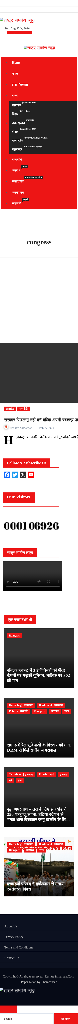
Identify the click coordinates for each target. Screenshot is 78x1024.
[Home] (5, 38)
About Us (10, 926)
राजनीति (17, 159)
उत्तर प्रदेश (23, 122)
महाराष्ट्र (27, 148)
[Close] (8, 1009)
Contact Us (11, 958)
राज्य (15, 95)
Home (16, 62)
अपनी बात (18, 192)
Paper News (28, 982)
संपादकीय (27, 179)
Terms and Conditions (18, 947)
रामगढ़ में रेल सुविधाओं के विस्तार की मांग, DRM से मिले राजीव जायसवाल (39, 747)
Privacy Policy (13, 937)
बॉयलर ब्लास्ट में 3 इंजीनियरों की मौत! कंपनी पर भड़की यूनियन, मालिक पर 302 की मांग (38, 675)
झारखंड (24, 104)
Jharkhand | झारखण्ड (51, 705)
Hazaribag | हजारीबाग (21, 705)
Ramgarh (14, 635)
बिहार (21, 113)
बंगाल (24, 131)
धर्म (10, 780)
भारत (15, 73)
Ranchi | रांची (46, 774)
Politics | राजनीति (18, 711)
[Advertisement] (39, 300)
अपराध (19, 168)
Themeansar (48, 982)
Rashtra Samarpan (21, 427)
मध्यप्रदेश (30, 139)
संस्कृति (20, 201)
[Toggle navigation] (4, 48)
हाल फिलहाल (20, 84)
